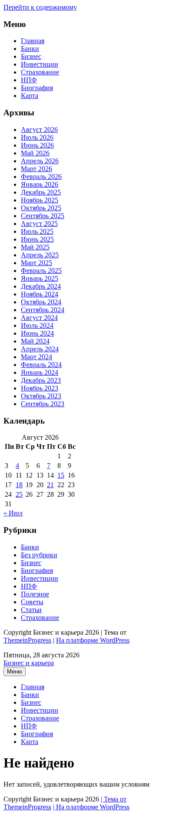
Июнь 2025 (37, 239)
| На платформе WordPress (91, 807)
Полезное (35, 594)
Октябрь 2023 (41, 396)
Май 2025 (35, 247)
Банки (30, 48)
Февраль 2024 (41, 364)
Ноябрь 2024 (39, 294)
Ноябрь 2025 (39, 200)
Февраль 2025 (41, 270)
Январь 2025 (39, 278)
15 (60, 475)
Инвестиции (39, 64)
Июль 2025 (37, 231)
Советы (32, 602)
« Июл (13, 513)
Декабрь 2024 (41, 286)
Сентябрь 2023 (42, 403)
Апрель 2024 (40, 349)
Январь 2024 (39, 372)
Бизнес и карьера (28, 663)
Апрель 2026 (40, 161)
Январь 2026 (39, 184)
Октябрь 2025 (41, 208)
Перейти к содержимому (40, 7)
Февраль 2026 (41, 176)
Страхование (40, 72)
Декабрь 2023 (41, 380)
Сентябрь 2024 (42, 309)
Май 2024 (35, 341)
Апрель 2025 (40, 255)
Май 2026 (35, 153)
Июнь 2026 (37, 145)
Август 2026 (39, 129)
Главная (32, 40)
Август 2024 (39, 317)
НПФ (29, 80)
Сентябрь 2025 (42, 215)
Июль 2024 (37, 325)
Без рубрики (39, 555)
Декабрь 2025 (41, 192)
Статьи (31, 609)
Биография (37, 87)
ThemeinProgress (27, 640)
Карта (29, 95)
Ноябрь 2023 (39, 388)
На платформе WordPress (92, 640)
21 (50, 484)
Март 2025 (36, 262)
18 (19, 484)
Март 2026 (36, 168)
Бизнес (31, 56)
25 (19, 494)
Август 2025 (39, 223)
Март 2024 (36, 356)
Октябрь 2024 (41, 302)
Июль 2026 (37, 137)
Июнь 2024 (37, 333)
